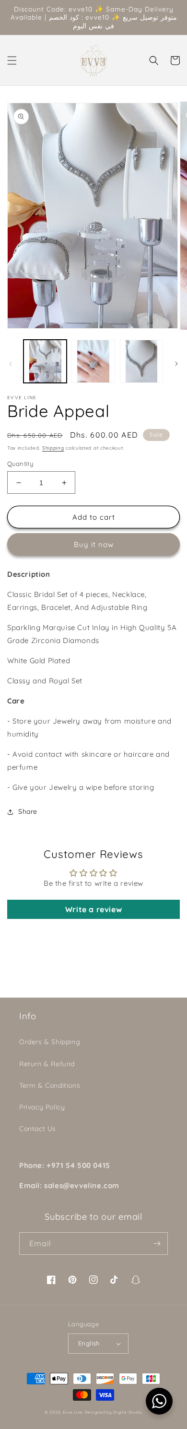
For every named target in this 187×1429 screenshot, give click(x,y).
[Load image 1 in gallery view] (45, 361)
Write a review (93, 909)
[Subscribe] (156, 1243)
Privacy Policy (42, 1107)
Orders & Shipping (49, 1041)
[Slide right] (176, 363)
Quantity (20, 463)
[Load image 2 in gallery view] (93, 361)
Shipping (53, 448)
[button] (12, 60)
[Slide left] (10, 363)
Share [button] (27, 811)
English (89, 1343)
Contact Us (37, 1128)
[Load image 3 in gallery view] (141, 361)
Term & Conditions (49, 1085)
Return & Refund (47, 1064)
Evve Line (73, 1412)
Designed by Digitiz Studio (113, 1412)
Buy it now (94, 544)
